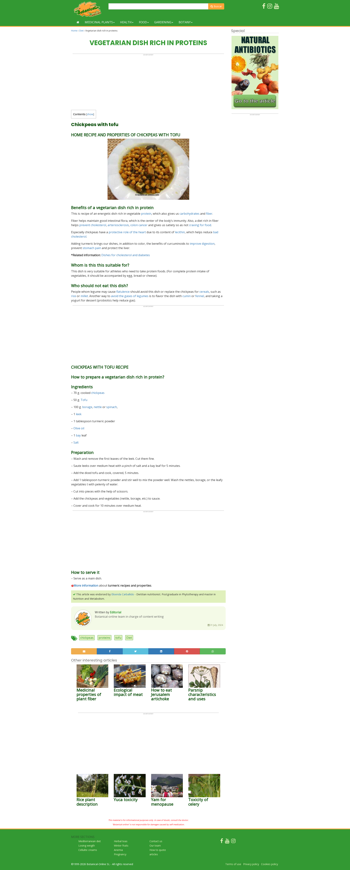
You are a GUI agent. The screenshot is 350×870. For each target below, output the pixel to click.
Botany (185, 22)
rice (73, 296)
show (90, 114)
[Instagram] (233, 841)
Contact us (155, 841)
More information (86, 585)
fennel (199, 296)
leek (78, 414)
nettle (98, 407)
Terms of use (233, 864)
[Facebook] (221, 841)
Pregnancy (120, 854)
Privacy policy (251, 864)
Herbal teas (120, 841)
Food (143, 22)
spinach (111, 407)
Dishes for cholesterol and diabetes (125, 255)
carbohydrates (189, 214)
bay (78, 435)
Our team (155, 845)
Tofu (84, 400)
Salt (76, 442)
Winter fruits (121, 845)
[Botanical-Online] (88, 9)
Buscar (217, 6)
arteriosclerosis (118, 225)
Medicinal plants (99, 22)
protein (146, 214)
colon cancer (138, 225)
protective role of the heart (127, 232)
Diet (81, 30)
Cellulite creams (87, 850)
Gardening (162, 22)
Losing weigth (86, 845)
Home (74, 30)
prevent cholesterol (92, 225)
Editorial (115, 612)
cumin (186, 296)
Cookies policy (269, 864)
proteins (104, 638)
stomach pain (92, 248)
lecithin (180, 232)
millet (84, 296)
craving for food (200, 225)
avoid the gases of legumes (129, 296)
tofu (118, 638)
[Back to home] (78, 22)
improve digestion (202, 244)
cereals (204, 292)
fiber (209, 214)
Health (126, 22)
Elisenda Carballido (122, 594)
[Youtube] (227, 841)
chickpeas (97, 393)
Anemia (118, 850)
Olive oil (78, 428)
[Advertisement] (148, 81)
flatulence (123, 292)
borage (87, 407)
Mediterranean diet (89, 841)
